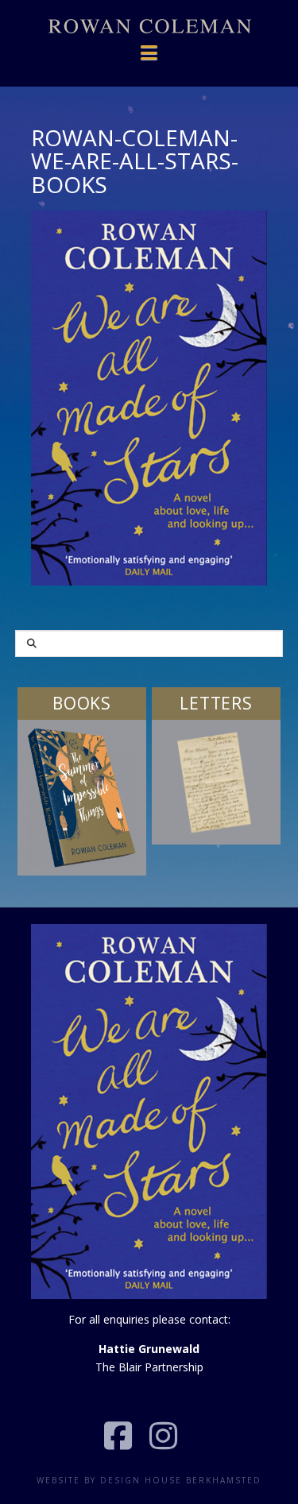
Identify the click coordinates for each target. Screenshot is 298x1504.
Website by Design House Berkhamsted (149, 1480)
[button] (149, 44)
